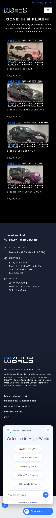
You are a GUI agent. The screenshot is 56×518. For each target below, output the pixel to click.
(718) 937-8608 (18, 262)
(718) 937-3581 (18, 283)
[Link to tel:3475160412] (5, 505)
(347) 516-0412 (23, 240)
